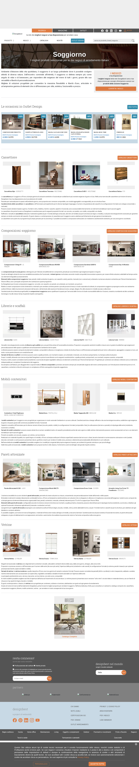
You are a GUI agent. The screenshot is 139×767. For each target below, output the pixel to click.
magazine (62, 31)
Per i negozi (105, 715)
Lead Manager (106, 720)
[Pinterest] (108, 30)
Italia (100, 672)
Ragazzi (134, 732)
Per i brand (75, 720)
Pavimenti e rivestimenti (102, 732)
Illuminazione (45, 732)
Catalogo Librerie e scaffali (125, 306)
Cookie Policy (114, 706)
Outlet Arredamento (80, 724)
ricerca (42, 31)
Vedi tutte (132, 107)
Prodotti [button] (8, 41)
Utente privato (40, 666)
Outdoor (86, 732)
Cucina (20, 732)
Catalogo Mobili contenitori (124, 380)
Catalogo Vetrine (129, 525)
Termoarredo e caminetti (70, 738)
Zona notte (118, 738)
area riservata (106, 711)
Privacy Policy (83, 757)
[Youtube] (121, 30)
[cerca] (133, 40)
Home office (31, 732)
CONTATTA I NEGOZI (115, 89)
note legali (75, 711)
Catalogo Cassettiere (127, 158)
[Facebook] (103, 30)
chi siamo (75, 706)
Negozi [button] (26, 41)
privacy (103, 706)
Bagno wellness (8, 732)
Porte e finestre (121, 732)
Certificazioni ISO (78, 715)
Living (56, 732)
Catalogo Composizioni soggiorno (122, 231)
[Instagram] (117, 30)
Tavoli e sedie (22, 738)
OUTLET (83, 31)
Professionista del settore (23, 666)
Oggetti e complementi (71, 732)
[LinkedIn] (112, 30)
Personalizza (41, 764)
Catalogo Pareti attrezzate (125, 455)
